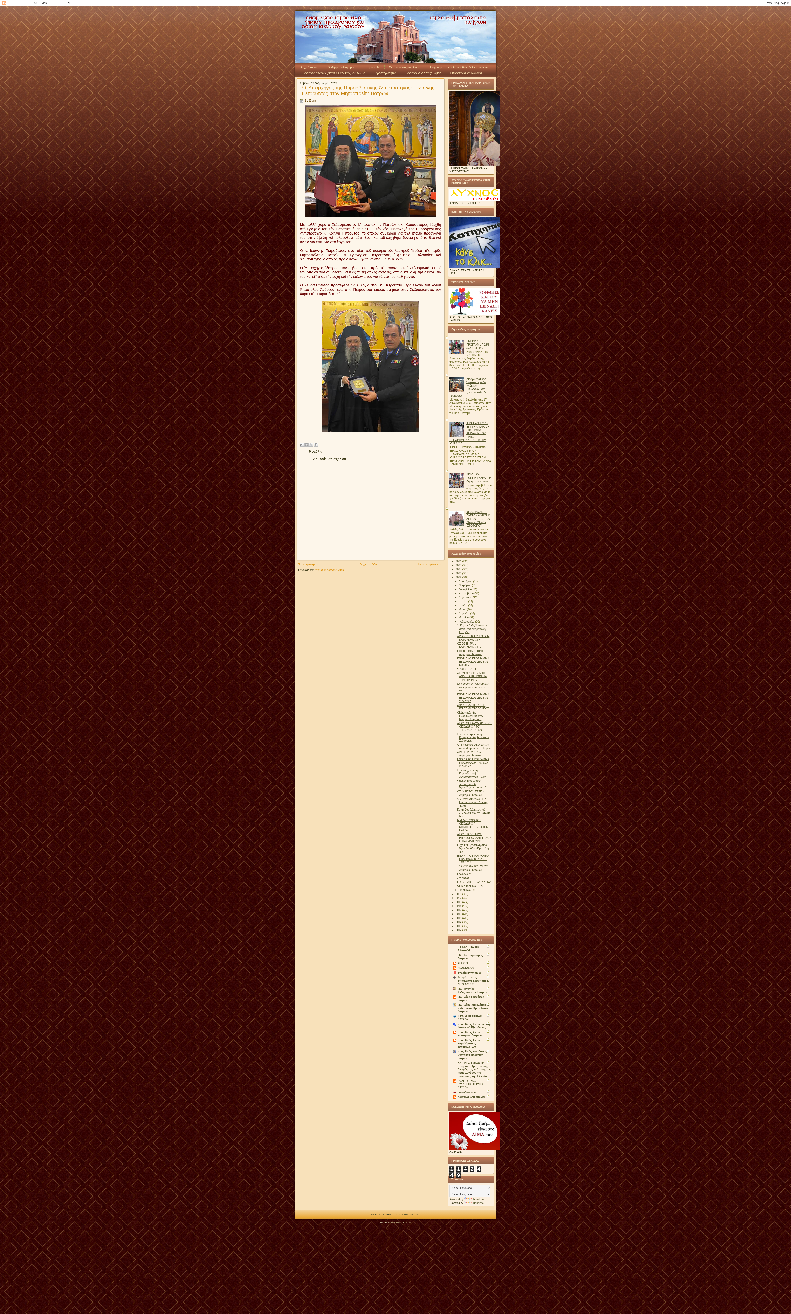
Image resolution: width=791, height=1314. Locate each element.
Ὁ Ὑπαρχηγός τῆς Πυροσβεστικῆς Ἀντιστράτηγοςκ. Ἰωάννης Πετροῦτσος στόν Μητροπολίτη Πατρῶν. (368, 90)
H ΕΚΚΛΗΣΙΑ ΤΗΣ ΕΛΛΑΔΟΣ (469, 949)
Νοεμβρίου (465, 585)
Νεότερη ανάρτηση (309, 564)
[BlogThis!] (306, 445)
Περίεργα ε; (464, 873)
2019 (459, 902)
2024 (459, 569)
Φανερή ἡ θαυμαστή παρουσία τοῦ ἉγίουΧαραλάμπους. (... (472, 784)
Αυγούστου (466, 597)
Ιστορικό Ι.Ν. (372, 67)
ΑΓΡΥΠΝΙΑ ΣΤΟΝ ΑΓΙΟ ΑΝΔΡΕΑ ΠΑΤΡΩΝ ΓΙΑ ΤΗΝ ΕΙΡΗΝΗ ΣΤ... (472, 676)
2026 (459, 561)
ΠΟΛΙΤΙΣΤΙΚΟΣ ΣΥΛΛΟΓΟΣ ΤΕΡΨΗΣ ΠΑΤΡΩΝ (471, 1084)
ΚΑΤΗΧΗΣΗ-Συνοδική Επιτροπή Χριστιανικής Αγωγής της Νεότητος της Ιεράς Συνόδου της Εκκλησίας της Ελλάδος (474, 1069)
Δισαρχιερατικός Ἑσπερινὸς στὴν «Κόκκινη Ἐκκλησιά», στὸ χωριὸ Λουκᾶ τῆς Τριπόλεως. (467, 387)
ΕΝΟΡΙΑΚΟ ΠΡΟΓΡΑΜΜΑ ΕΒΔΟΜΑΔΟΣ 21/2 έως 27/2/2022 (473, 698)
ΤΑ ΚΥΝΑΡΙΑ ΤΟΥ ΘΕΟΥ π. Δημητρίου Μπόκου (474, 868)
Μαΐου (463, 609)
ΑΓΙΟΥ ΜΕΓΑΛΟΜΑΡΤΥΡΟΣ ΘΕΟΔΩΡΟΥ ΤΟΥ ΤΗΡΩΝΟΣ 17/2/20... (474, 727)
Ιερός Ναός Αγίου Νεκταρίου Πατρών (470, 1034)
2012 (459, 930)
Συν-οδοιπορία (467, 1092)
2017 (459, 910)
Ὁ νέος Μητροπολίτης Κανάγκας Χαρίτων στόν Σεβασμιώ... (473, 737)
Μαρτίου (464, 617)
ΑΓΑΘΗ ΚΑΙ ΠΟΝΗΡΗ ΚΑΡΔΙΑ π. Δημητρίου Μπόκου (479, 478)
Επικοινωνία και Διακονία (466, 73)
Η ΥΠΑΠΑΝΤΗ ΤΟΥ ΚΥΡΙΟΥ (474, 881)
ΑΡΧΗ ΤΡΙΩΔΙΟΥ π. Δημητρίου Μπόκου (469, 754)
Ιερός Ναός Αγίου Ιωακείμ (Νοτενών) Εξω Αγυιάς (474, 1026)
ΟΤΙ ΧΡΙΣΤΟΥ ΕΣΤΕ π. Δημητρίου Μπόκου (471, 793)
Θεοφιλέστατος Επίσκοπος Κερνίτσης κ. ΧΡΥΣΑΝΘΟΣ (473, 981)
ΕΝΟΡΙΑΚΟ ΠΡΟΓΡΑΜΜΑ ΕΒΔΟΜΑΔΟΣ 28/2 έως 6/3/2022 (473, 662)
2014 (459, 922)
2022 (459, 577)
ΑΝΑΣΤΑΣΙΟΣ (466, 967)
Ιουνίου (463, 605)
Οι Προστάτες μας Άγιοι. (404, 67)
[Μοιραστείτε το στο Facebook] (316, 445)
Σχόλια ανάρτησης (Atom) (330, 569)
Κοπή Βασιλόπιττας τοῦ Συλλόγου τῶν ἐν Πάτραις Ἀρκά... (473, 813)
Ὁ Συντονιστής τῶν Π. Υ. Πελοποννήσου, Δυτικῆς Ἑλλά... (472, 802)
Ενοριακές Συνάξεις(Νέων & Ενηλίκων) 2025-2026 (334, 73)
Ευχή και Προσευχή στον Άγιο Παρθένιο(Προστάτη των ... (473, 848)
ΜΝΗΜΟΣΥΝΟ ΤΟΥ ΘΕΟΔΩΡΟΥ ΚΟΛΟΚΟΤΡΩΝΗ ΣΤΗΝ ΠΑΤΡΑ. (472, 825)
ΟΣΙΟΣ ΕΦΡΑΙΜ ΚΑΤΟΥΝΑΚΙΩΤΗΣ (469, 645)
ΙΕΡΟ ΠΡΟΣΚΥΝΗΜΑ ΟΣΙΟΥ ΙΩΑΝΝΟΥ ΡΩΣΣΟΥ (395, 1214)
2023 (459, 573)
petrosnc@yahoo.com (401, 1222)
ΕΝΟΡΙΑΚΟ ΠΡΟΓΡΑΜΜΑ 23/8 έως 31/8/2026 (477, 344)
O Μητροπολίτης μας (341, 67)
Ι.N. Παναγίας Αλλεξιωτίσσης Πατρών (473, 990)
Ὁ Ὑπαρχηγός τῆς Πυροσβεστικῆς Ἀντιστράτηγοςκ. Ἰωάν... (472, 773)
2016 (459, 914)
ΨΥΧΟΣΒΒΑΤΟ (466, 669)
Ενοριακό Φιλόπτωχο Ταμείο (423, 73)
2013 (459, 926)
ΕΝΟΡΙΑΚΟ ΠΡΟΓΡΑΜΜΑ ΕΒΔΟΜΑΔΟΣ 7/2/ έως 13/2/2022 (473, 859)
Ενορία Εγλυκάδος (470, 972)
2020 (459, 897)
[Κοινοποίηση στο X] (311, 445)
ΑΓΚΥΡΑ (463, 963)
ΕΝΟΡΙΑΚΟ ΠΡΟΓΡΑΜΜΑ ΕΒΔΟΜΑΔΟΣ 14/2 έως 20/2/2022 (473, 763)
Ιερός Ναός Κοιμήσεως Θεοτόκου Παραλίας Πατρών (472, 1055)
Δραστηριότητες (385, 73)
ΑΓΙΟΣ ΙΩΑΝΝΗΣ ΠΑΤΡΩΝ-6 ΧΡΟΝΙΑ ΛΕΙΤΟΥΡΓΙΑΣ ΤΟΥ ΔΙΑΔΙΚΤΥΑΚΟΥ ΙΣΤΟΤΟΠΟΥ (478, 519)
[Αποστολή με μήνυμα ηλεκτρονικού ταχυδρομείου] (302, 445)
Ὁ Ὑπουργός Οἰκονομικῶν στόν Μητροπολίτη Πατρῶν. (474, 746)
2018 (459, 906)
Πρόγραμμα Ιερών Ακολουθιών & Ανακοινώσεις (459, 67)
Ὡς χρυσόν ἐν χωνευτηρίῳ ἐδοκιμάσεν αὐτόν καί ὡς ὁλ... (473, 687)
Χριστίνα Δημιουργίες (472, 1096)
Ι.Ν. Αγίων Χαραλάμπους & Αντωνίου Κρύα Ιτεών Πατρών (474, 1008)
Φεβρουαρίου (467, 621)
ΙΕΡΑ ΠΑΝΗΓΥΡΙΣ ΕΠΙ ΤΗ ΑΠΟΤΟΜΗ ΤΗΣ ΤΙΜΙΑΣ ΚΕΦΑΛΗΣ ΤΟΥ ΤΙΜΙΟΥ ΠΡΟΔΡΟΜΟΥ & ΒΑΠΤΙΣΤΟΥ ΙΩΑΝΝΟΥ (469, 433)
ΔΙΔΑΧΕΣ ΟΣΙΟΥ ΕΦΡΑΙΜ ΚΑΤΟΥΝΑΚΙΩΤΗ (473, 638)
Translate (478, 1199)
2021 (459, 894)
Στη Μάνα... (464, 878)
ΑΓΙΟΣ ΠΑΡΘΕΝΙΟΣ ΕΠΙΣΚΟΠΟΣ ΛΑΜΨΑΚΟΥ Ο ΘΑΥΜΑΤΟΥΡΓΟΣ (474, 838)
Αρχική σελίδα (310, 67)
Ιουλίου (463, 601)
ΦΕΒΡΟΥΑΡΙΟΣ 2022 (470, 886)
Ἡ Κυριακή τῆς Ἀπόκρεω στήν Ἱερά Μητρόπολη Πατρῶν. (472, 629)
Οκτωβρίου (466, 589)
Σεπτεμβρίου (466, 593)
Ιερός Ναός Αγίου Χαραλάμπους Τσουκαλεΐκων (469, 1043)
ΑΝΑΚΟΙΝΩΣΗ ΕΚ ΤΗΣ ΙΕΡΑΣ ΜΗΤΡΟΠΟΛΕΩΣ (473, 707)
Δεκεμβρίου (466, 581)
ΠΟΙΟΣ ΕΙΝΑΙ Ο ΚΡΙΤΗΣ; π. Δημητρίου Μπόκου (474, 652)
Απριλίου (464, 613)
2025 (459, 565)
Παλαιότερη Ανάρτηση (430, 564)
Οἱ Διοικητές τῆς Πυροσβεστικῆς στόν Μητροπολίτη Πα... (470, 716)
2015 (459, 918)
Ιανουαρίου (466, 889)
